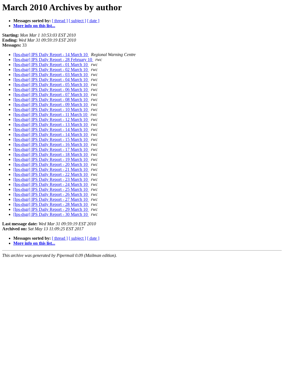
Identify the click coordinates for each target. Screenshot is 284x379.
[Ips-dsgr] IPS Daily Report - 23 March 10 (51, 179)
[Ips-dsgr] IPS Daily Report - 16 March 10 (51, 144)
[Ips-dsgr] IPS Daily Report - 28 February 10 (53, 59)
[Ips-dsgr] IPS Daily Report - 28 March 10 (51, 204)
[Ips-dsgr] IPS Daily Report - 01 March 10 (51, 64)
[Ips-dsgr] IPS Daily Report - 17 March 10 (51, 149)
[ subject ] (77, 20)
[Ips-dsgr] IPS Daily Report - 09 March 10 (51, 104)
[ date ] (93, 20)
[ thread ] (60, 20)
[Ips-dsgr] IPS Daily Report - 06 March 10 (51, 89)
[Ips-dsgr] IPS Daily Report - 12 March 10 (51, 119)
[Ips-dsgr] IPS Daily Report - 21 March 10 (51, 169)
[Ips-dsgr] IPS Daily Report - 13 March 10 (51, 124)
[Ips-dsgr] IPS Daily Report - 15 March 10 (51, 139)
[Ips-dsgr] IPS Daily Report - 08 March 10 (51, 99)
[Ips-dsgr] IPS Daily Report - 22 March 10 (51, 174)
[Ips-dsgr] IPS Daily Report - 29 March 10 (51, 209)
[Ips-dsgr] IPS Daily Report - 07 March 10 (51, 94)
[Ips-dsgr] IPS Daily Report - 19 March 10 (51, 159)
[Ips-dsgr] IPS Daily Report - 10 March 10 (51, 109)
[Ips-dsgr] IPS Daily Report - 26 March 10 (51, 194)
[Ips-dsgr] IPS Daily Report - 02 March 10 (51, 69)
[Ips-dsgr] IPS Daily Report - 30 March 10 (51, 214)
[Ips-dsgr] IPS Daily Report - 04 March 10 (51, 79)
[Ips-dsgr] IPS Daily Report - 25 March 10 (51, 189)
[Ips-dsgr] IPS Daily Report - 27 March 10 (51, 199)
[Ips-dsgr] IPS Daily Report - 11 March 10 (50, 114)
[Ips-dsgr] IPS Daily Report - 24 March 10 (51, 184)
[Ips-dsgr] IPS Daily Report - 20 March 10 (51, 164)
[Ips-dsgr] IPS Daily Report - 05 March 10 (51, 84)
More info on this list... (34, 25)
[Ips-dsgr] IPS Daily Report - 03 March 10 (51, 74)
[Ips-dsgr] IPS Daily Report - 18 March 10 (51, 154)
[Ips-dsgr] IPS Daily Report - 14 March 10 (51, 54)
